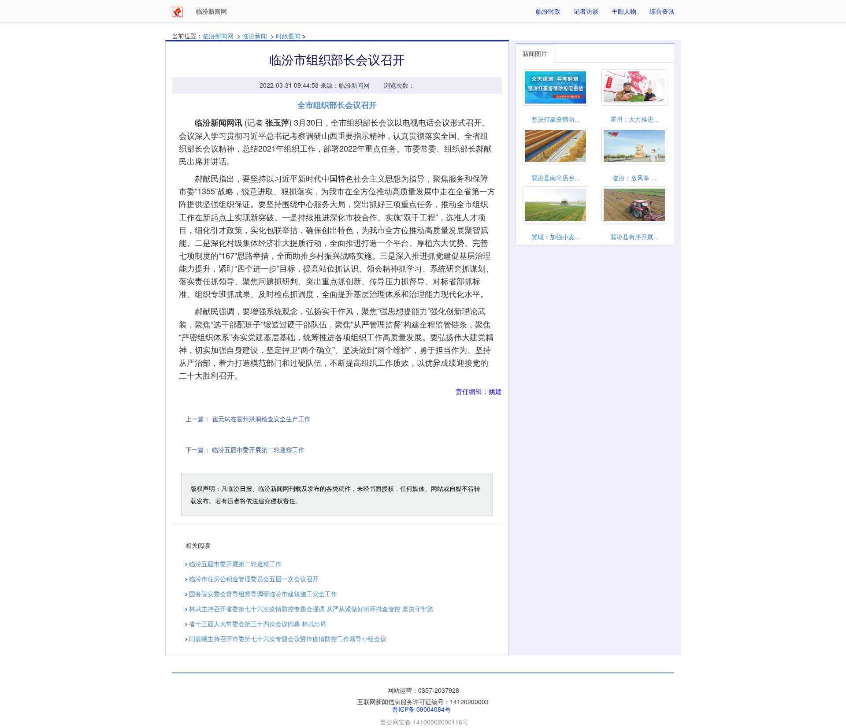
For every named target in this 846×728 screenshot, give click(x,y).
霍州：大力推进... (634, 119)
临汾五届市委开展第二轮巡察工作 (258, 449)
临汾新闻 (254, 35)
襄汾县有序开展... (634, 236)
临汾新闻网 (218, 35)
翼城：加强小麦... (555, 236)
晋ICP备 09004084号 (421, 709)
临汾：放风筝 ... (634, 177)
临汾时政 (548, 11)
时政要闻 (288, 35)
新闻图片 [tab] (535, 53)
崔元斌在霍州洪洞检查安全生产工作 (261, 418)
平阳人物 (624, 11)
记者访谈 (586, 11)
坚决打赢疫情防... (555, 119)
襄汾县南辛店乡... (555, 177)
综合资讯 (661, 11)
